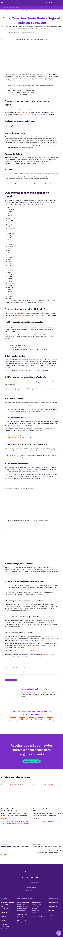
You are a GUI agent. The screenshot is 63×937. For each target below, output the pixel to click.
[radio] (30, 668)
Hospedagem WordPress (23, 906)
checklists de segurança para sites (20, 109)
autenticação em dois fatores (14, 448)
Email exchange (35, 912)
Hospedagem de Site (22, 904)
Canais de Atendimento (54, 923)
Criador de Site (35, 906)
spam (11, 177)
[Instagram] (23, 877)
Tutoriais (31, 14)
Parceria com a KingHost (37, 916)
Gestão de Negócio (5, 908)
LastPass (10, 434)
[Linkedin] (27, 877)
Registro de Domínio (36, 904)
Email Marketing (37, 806)
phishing (8, 173)
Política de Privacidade (31, 890)
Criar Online (36, 844)
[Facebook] (37, 877)
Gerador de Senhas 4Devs (15, 436)
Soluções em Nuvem (22, 914)
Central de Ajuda (52, 919)
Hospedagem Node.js (22, 908)
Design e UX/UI (4, 928)
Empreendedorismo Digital (7, 902)
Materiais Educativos (53, 902)
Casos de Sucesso (52, 906)
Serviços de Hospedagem (23, 902)
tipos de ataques (22, 112)
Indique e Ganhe (35, 920)
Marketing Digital (5, 904)
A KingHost (51, 910)
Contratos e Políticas (31, 887)
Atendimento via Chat (53, 927)
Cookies (31, 894)
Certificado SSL (35, 908)
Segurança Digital (11, 680)
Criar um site (4, 912)
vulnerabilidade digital (41, 136)
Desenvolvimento (5, 926)
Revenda (33, 918)
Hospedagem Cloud (21, 910)
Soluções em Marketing (22, 920)
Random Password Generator (16, 437)
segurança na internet (21, 315)
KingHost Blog (4, 10)
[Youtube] (32, 877)
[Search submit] (2, 7)
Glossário (3, 916)
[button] (13, 719)
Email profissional (36, 910)
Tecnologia (4, 806)
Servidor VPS (20, 916)
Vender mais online (5, 906)
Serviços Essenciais (36, 902)
